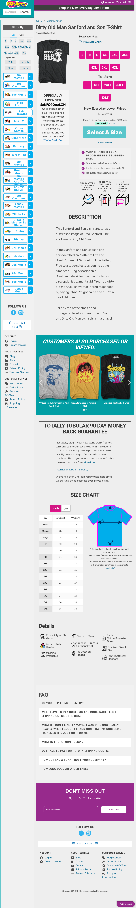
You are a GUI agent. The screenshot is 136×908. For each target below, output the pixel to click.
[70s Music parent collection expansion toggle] (30, 273)
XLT (6, 53)
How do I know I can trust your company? (73, 759)
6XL (25, 46)
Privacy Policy (17, 368)
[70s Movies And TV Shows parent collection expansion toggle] (30, 180)
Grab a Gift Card (85, 843)
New (10, 68)
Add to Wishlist (105, 142)
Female (25, 62)
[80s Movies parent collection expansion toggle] (30, 76)
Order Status (16, 387)
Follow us (17, 306)
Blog (12, 356)
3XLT (17, 53)
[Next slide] (129, 382)
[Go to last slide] (41, 382)
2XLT (10, 53)
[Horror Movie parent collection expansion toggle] (30, 171)
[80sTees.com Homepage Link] (17, 7)
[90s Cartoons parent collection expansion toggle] (30, 197)
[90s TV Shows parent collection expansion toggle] (30, 188)
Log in (13, 341)
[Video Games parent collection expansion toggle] (30, 129)
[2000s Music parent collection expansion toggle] (30, 290)
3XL (7, 46)
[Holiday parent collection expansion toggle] (30, 231)
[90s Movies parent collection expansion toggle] (30, 163)
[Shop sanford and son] (52, 105)
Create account (17, 345)
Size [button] (13, 34)
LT (30, 46)
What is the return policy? (62, 741)
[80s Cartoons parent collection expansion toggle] (30, 85)
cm (66, 508)
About (13, 360)
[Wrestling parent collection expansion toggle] (30, 154)
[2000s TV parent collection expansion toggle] (30, 214)
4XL (14, 46)
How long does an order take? (64, 768)
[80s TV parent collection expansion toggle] (30, 121)
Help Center (16, 383)
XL (21, 40)
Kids (25, 68)
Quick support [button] (126, 904)
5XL (20, 46)
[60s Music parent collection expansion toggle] (30, 281)
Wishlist (121, 2)
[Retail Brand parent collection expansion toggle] (30, 104)
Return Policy (17, 399)
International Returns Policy (72, 469)
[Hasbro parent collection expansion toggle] (30, 256)
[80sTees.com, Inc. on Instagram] (21, 312)
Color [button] (22, 34)
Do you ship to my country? (62, 703)
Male (10, 62)
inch (56, 508)
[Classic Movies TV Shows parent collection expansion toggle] (30, 222)
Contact (13, 364)
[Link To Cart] (129, 2)
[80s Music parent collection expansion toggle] (30, 94)
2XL (29, 40)
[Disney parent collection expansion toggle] (30, 239)
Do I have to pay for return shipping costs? (75, 750)
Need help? (110, 568)
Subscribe (114, 809)
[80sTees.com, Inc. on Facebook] (13, 312)
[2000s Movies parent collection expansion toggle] (30, 205)
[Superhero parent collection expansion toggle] (30, 138)
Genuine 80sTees (117, 865)
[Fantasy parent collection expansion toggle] (30, 146)
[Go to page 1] (84, 410)
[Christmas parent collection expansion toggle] (30, 247)
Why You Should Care (52, 140)
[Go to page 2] (86, 409)
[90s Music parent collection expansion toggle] (30, 264)
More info (89, 462)
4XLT (24, 53)
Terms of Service (19, 372)
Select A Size (104, 132)
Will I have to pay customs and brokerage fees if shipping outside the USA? (79, 714)
